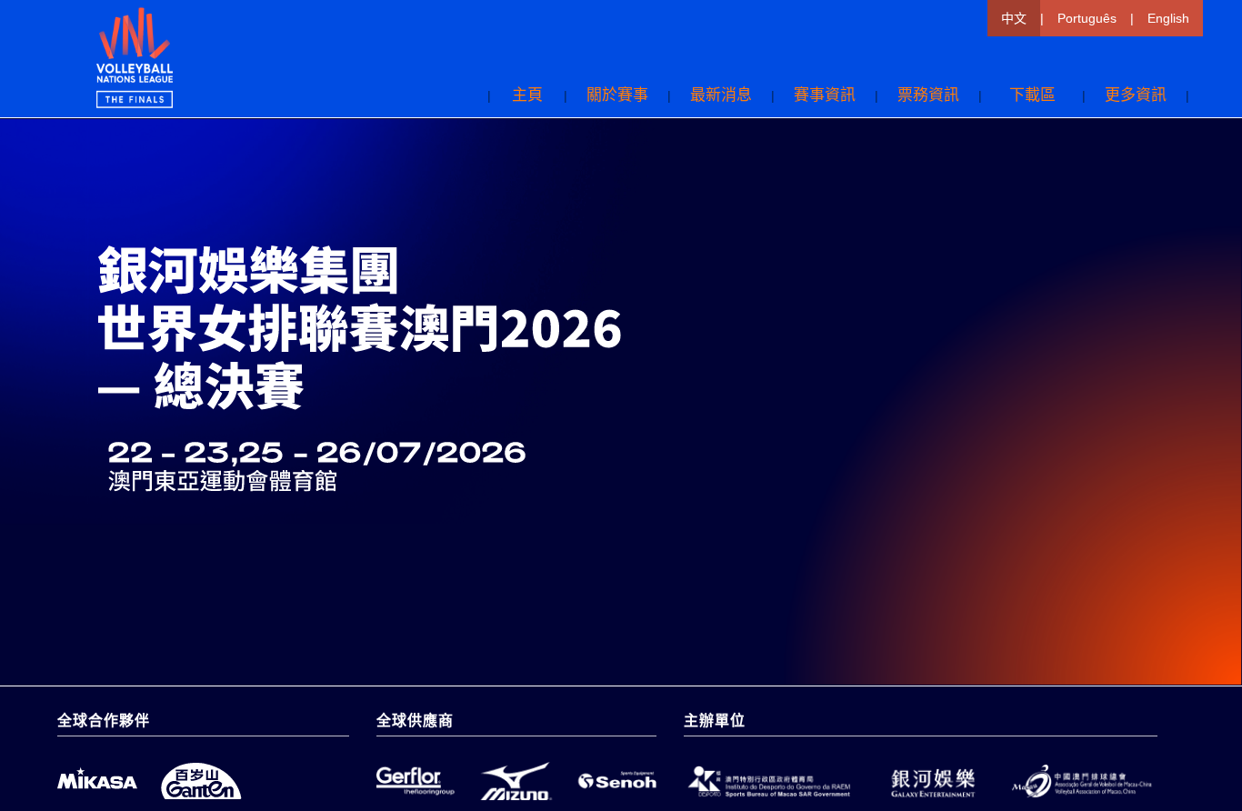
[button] (928, 95)
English (1168, 18)
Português (1087, 18)
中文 (1014, 18)
